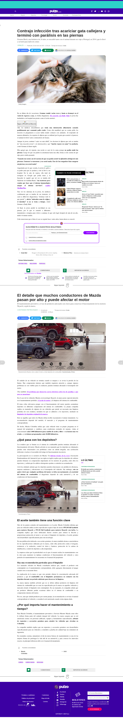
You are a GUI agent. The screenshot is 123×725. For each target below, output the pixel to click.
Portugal (42, 263)
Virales (20, 45)
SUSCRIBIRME (90, 232)
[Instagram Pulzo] (105, 12)
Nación (12, 15)
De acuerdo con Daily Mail (59, 116)
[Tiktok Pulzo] (99, 12)
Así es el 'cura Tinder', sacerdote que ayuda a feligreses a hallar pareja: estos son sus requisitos (92, 195)
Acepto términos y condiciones (36, 237)
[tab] (43, 270)
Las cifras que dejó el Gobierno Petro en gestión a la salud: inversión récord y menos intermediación (91, 494)
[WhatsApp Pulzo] (109, 12)
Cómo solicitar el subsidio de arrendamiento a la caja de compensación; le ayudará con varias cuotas (72, 278)
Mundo (55, 15)
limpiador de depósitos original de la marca (32, 414)
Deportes (33, 15)
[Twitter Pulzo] (95, 12)
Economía (65, 15)
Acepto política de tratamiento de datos (37, 240)
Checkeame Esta (76, 15)
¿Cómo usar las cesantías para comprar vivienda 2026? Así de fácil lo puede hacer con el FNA (52, 278)
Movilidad (40, 662)
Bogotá (23, 15)
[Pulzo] (55, 11)
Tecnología (44, 15)
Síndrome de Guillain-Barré (81, 253)
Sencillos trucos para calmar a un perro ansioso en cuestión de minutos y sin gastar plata (90, 278)
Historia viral (22, 263)
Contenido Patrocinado (27, 310)
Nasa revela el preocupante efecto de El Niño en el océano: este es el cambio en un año (92, 183)
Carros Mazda (30, 662)
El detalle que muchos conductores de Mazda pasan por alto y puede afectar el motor (91, 471)
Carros (20, 662)
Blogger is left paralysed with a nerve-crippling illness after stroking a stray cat (44, 254)
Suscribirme (94, 709)
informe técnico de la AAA (60, 455)
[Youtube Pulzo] (102, 12)
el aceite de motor (44, 400)
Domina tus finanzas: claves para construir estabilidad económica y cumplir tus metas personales (35, 278)
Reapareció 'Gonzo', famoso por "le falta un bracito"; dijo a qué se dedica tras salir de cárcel (93, 208)
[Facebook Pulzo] (92, 12)
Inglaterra (33, 263)
